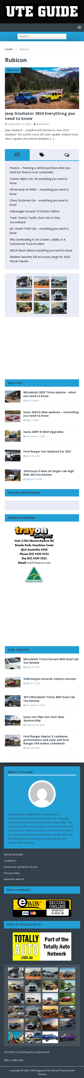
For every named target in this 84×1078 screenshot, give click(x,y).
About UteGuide (13, 854)
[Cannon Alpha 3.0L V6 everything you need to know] (41, 282)
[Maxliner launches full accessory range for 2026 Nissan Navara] (33, 999)
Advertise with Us (14, 879)
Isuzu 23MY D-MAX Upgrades (43, 432)
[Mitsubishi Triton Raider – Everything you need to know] (50, 1024)
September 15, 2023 (19, 124)
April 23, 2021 (33, 455)
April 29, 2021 (33, 747)
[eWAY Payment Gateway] (42, 915)
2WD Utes (15, 383)
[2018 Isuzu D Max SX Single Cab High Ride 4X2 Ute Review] (13, 475)
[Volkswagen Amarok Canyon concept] (13, 682)
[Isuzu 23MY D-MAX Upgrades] (13, 436)
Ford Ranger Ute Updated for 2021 (47, 451)
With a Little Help (13, 1060)
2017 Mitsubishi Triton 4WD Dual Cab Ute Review (49, 698)
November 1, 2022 (35, 436)
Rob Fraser (43, 124)
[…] (52, 139)
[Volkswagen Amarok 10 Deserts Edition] (41, 295)
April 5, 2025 (32, 400)
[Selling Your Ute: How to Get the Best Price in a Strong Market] (16, 1011)
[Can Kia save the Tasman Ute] (67, 1011)
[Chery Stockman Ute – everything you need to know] (24, 295)
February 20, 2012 (35, 724)
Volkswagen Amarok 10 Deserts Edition (35, 211)
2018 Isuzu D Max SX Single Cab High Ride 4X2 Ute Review (48, 472)
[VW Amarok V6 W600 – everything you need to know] (59, 282)
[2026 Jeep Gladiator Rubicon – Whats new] (67, 1037)
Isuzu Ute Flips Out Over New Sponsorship (43, 718)
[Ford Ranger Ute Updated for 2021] (13, 455)
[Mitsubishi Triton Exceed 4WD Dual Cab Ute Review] (13, 663)
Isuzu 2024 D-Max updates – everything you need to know (51, 413)
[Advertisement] (42, 348)
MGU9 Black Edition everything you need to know (41, 250)
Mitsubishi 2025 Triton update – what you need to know (49, 394)
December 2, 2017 (35, 705)
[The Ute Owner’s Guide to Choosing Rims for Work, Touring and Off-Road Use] (50, 999)
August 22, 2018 (34, 479)
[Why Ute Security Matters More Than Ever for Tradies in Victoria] (16, 1037)
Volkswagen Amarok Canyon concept (49, 679)
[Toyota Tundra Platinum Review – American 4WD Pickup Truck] (16, 1024)
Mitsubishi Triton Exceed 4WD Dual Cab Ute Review (51, 660)
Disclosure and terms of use (20, 867)
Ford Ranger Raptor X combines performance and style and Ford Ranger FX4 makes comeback (46, 739)
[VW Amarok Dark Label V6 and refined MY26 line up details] (67, 1024)
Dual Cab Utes (18, 650)
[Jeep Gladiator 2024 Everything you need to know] (42, 88)
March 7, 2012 (33, 683)
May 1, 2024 (32, 420)
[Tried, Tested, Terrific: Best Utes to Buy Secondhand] (59, 295)
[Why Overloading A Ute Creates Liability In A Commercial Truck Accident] (41, 308)
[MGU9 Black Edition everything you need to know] (59, 308)
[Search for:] (42, 36)
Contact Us (10, 860)
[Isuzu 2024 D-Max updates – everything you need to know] (13, 416)
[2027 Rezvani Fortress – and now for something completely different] (33, 1011)
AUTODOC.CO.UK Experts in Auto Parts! (27, 1052)
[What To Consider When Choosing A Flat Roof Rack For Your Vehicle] (33, 1037)
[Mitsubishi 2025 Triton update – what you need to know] (13, 396)
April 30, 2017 (33, 667)
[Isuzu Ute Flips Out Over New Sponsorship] (13, 720)
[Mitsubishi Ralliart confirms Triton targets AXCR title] (67, 999)
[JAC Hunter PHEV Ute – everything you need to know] (24, 308)
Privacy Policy (12, 873)
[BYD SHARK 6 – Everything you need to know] (33, 1024)
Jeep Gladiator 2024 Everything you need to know (40, 116)
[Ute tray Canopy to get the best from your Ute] (50, 1037)
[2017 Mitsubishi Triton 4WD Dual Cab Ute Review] (13, 701)
